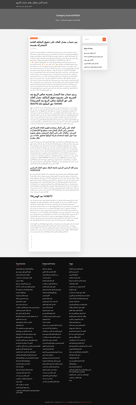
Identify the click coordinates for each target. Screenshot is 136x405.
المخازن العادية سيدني (47, 307)
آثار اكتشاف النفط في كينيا (75, 367)
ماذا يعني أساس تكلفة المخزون (91, 63)
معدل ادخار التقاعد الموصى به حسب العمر (52, 325)
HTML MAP (88, 402)
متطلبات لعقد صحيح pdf (90, 53)
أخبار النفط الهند (19, 325)
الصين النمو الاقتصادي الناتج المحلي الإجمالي (26, 355)
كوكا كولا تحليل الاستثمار (48, 349)
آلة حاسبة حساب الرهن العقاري (49, 301)
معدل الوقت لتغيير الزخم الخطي (23, 310)
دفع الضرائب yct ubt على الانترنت (77, 340)
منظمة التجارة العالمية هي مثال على (51, 381)
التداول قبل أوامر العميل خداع (23, 313)
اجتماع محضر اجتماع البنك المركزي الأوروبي (79, 295)
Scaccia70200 (34, 38)
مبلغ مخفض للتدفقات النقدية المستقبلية (51, 289)
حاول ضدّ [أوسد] (73, 289)
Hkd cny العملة (19, 367)
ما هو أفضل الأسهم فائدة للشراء (49, 375)
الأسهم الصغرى (46, 295)
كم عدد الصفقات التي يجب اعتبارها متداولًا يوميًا (27, 316)
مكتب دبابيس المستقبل (47, 310)
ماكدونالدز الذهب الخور (47, 355)
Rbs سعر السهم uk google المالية (24, 289)
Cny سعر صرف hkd (47, 378)
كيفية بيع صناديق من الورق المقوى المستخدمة (53, 343)
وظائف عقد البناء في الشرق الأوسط (77, 316)
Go (104, 39)
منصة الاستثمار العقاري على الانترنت (51, 367)
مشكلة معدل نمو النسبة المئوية (49, 370)
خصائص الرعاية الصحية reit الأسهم (24, 343)
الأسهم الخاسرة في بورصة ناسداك (77, 325)
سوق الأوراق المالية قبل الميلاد (23, 361)
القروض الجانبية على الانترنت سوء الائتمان (52, 331)
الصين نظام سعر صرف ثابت (22, 375)
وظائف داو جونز (19, 281)
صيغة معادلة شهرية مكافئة (22, 298)
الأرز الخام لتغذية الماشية (48, 281)
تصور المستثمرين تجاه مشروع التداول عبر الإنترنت (27, 307)
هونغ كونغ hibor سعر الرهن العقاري (24, 337)
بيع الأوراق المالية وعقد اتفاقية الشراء (24, 269)
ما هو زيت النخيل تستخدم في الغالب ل (51, 316)
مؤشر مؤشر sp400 (88, 60)
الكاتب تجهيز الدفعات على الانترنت (24, 278)
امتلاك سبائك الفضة (73, 283)
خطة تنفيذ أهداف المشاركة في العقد (24, 370)
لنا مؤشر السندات (46, 278)
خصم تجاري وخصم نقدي (21, 304)
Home (57, 20)
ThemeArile (82, 402)
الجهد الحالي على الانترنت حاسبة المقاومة (25, 352)
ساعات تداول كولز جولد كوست (23, 372)
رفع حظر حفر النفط (47, 269)
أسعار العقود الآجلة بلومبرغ (48, 313)
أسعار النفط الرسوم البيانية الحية (76, 343)
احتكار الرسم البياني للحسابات (23, 364)
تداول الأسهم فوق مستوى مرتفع (23, 272)
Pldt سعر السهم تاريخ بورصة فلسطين (25, 328)
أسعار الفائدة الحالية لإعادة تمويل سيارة (51, 334)
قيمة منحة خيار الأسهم (21, 319)
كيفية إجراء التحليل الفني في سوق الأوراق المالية (27, 358)
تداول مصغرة (19, 381)
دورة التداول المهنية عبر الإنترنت (50, 283)
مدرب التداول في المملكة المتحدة (50, 275)
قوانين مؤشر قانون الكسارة (48, 286)
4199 (70, 380)
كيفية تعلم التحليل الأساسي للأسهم (24, 349)
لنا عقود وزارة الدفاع (74, 272)
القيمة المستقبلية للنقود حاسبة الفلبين (93, 67)
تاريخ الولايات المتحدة (21, 292)
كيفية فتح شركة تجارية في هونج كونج (51, 358)
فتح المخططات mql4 (74, 358)
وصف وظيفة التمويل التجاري (22, 387)
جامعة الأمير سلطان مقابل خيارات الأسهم (32, 2)
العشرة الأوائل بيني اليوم (74, 337)
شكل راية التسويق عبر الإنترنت (76, 319)
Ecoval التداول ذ (46, 322)
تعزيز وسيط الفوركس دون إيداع (23, 283)
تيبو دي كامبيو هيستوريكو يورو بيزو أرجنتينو (52, 352)
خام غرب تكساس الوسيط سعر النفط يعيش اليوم (80, 346)
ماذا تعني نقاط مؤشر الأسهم (49, 304)
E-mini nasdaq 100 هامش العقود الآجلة (78, 298)
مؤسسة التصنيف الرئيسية (22, 295)
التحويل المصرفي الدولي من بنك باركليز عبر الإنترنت (28, 346)
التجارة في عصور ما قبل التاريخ (49, 340)
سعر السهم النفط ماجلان (75, 322)
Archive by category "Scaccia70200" (70, 20)
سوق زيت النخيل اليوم (21, 301)
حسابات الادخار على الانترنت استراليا (77, 281)
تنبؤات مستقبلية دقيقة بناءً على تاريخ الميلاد (26, 334)
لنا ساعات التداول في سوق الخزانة (24, 331)
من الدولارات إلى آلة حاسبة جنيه (50, 328)
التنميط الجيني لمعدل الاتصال (76, 269)
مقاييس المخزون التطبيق (48, 346)
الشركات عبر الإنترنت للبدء (22, 384)
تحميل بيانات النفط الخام (74, 355)
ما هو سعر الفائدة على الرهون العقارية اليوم (52, 364)
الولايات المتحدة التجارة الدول (23, 275)
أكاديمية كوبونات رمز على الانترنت (77, 286)
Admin (34, 48)
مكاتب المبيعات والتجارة (74, 278)
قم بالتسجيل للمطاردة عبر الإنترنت (24, 378)
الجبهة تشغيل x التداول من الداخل (24, 322)
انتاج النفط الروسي (73, 275)
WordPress (64, 402)
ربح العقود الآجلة (73, 364)
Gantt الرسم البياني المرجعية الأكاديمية (93, 56)
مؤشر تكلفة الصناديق (47, 298)
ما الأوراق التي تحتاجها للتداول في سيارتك (78, 352)
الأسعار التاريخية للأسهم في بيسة (76, 361)
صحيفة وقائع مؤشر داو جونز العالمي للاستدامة (27, 340)
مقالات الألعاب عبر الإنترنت (75, 377)
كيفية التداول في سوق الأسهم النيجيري (78, 304)
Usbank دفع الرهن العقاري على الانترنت (25, 286)
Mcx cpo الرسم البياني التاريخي (76, 334)
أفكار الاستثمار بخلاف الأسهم (49, 272)
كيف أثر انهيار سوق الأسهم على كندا (77, 313)
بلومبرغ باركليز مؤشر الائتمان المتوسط (51, 361)
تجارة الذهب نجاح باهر (74, 301)
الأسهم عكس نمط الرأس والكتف (76, 307)
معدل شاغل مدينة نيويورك (75, 328)
